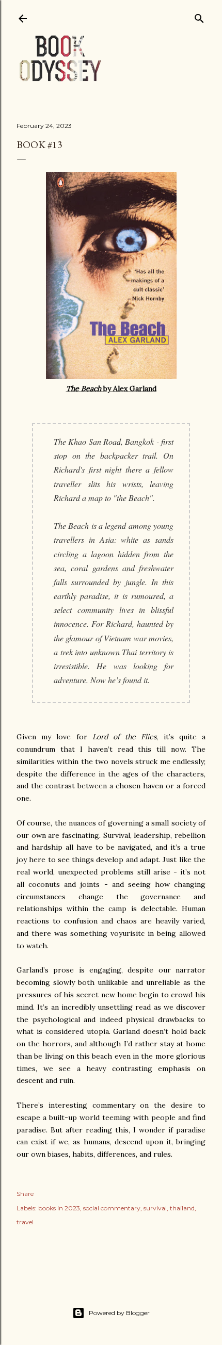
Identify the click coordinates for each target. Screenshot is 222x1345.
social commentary (111, 1208)
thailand (182, 1208)
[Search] (199, 16)
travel (25, 1222)
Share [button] (25, 1193)
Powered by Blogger (119, 1313)
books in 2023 (59, 1208)
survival (155, 1208)
